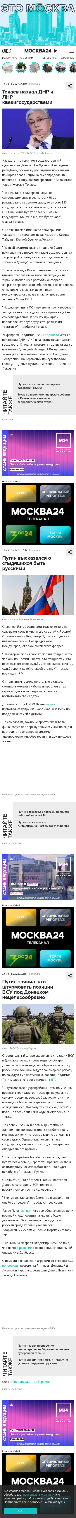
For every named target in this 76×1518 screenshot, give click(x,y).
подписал (52, 335)
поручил (51, 704)
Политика (34, 84)
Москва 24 (38, 51)
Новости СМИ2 (11, 481)
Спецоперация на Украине (31, 1381)
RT (53, 1079)
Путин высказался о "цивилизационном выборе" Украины (43, 824)
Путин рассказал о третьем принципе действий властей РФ (43, 813)
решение (25, 1247)
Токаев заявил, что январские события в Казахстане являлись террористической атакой (44, 398)
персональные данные (38, 1494)
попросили (10, 1265)
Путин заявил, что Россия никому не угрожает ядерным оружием (43, 1361)
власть (6, 843)
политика (7, 419)
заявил (26, 1210)
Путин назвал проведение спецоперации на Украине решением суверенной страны (43, 1349)
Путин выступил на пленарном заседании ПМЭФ (39, 386)
